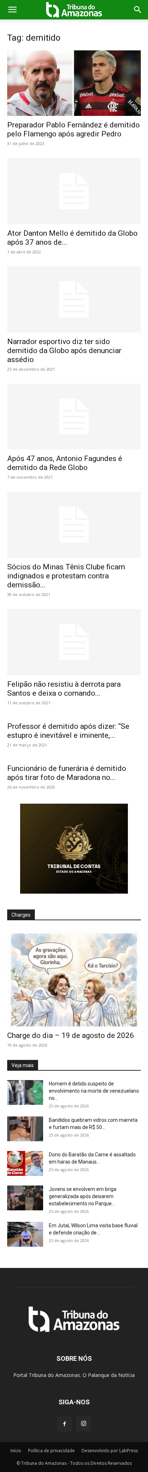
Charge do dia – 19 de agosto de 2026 (70, 1035)
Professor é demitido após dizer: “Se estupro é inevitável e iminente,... (68, 731)
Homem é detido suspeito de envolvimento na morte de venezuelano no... (94, 1091)
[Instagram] (84, 1424)
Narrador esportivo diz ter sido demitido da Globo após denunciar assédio (64, 350)
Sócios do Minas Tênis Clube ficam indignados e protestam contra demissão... (66, 576)
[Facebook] (64, 1424)
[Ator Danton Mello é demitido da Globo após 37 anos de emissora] (74, 191)
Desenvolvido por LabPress (110, 1451)
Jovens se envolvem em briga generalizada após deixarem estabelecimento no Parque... (82, 1196)
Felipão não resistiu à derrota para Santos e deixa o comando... (64, 688)
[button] (12, 9)
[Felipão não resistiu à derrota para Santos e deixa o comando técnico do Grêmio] (74, 642)
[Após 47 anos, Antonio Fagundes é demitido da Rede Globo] (74, 417)
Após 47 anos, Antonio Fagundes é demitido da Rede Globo (64, 463)
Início (15, 1451)
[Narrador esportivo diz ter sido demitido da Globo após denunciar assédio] (74, 299)
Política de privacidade (51, 1451)
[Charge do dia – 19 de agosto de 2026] (74, 978)
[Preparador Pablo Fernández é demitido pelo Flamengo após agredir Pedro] (74, 83)
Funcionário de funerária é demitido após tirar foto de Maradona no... (66, 773)
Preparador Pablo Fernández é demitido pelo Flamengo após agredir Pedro (73, 129)
